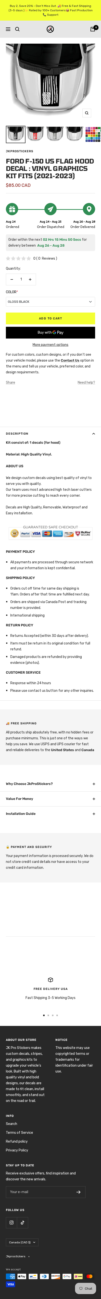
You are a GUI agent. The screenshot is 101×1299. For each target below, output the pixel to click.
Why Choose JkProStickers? (29, 784)
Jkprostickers (19, 151)
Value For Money (19, 799)
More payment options (50, 345)
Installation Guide (21, 814)
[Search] (17, 29)
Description (17, 433)
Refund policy (17, 1141)
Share (10, 382)
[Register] (78, 1192)
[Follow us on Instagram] (11, 1222)
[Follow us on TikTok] (22, 1222)
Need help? (86, 382)
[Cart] (92, 29)
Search (11, 1124)
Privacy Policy (17, 1150)
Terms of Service (19, 1133)
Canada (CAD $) (20, 1242)
